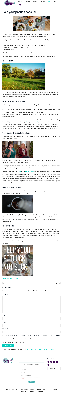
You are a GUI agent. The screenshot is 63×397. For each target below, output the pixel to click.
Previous (7, 283)
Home (8, 389)
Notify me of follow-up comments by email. (17, 339)
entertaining (11, 278)
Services (20, 1)
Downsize (27, 1)
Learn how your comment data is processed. (41, 349)
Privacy (41, 394)
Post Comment (8, 345)
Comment (5, 294)
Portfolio (47, 389)
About (35, 1)
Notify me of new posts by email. (14, 342)
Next (57, 283)
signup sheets (29, 171)
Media (55, 1)
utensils (36, 122)
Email (4, 322)
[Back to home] (10, 3)
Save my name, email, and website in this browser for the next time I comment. (31, 335)
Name (4, 316)
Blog (49, 1)
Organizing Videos (27, 392)
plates (27, 122)
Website (5, 329)
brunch (4, 278)
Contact (42, 1)
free (19, 171)
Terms (49, 394)
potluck (18, 278)
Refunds (46, 394)
